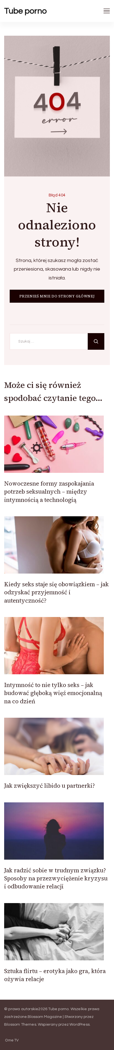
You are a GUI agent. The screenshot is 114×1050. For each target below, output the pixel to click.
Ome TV (12, 1040)
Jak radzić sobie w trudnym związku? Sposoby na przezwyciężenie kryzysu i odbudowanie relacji (56, 878)
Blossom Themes (20, 1024)
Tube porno (25, 11)
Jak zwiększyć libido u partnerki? (49, 786)
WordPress (79, 1024)
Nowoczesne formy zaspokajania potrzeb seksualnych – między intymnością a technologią (49, 491)
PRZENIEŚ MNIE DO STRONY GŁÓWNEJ (57, 296)
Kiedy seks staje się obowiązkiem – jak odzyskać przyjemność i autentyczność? (56, 592)
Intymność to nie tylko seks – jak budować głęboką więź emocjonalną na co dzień (53, 693)
